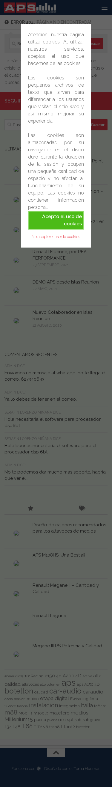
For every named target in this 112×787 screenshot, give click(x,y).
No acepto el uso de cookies (56, 236)
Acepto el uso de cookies (62, 220)
